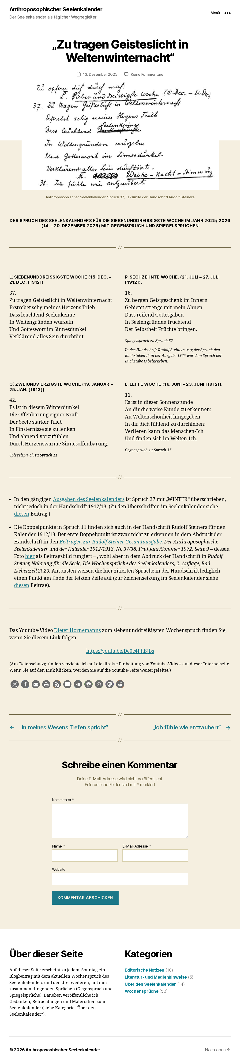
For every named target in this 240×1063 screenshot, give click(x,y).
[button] (15, 684)
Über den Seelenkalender (150, 984)
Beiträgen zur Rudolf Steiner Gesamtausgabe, (111, 542)
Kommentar (63, 800)
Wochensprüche (141, 991)
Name (58, 846)
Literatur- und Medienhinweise (156, 977)
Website (58, 869)
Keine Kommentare (147, 74)
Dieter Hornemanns (77, 630)
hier (30, 556)
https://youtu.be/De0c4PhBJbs (120, 651)
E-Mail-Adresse (136, 846)
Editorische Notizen (144, 970)
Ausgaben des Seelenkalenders (88, 499)
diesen (21, 514)
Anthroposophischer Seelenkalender (55, 9)
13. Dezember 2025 (100, 74)
